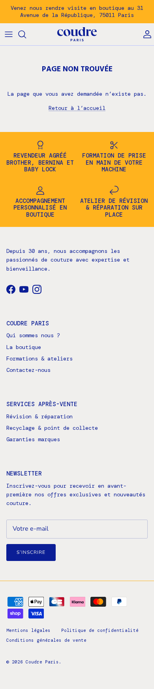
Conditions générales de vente (46, 640)
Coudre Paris (42, 662)
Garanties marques (33, 439)
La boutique (23, 347)
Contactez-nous (28, 369)
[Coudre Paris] (77, 34)
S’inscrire (31, 552)
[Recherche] (26, 34)
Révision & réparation (39, 416)
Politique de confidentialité (100, 630)
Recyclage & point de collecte (52, 427)
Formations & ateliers (39, 358)
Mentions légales (28, 630)
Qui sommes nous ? (33, 335)
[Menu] (8, 34)
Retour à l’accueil (77, 107)
